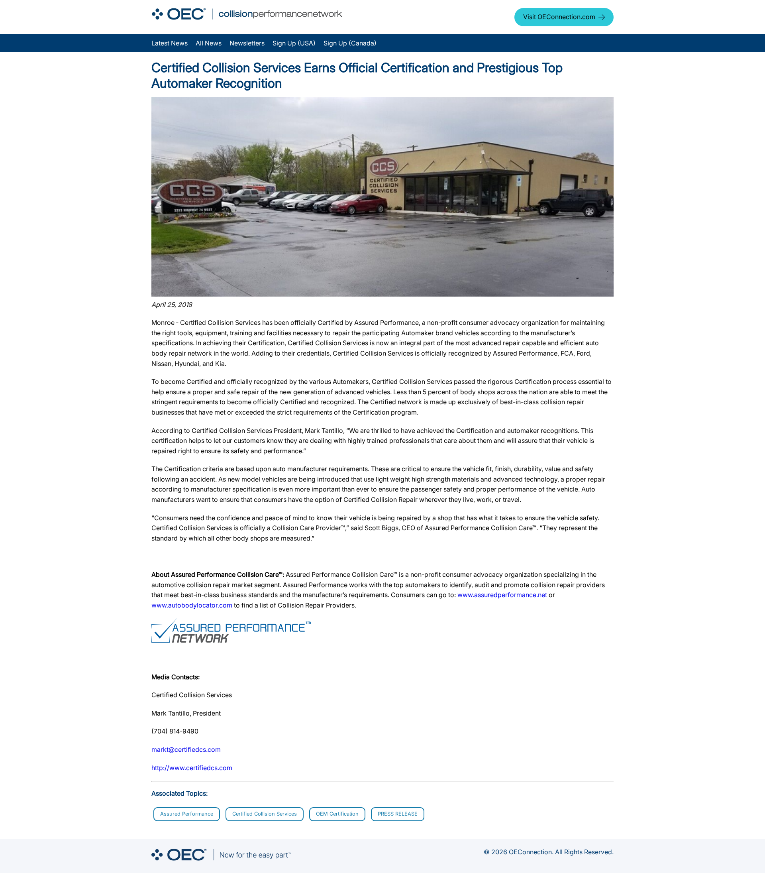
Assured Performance (186, 814)
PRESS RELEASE (398, 814)
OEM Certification (337, 814)
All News (209, 43)
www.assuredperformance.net (502, 595)
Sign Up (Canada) (350, 43)
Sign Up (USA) (294, 43)
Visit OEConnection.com (559, 17)
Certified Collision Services (264, 814)
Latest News (169, 43)
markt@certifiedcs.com (186, 749)
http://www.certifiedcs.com (191, 768)
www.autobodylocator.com (191, 605)
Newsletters (247, 43)
